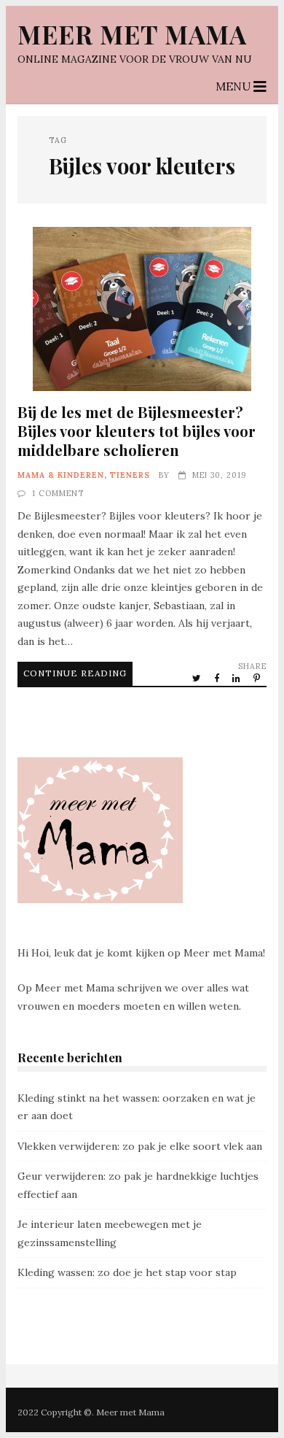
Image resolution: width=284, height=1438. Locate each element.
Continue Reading (75, 673)
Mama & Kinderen (60, 475)
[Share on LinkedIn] (237, 678)
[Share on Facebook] (218, 678)
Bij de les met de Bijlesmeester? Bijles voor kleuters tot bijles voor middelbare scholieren (142, 309)
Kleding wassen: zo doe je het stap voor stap (127, 1272)
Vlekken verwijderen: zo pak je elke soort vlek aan (139, 1146)
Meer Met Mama (132, 34)
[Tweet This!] (198, 678)
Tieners (130, 475)
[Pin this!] (258, 678)
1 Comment (58, 493)
